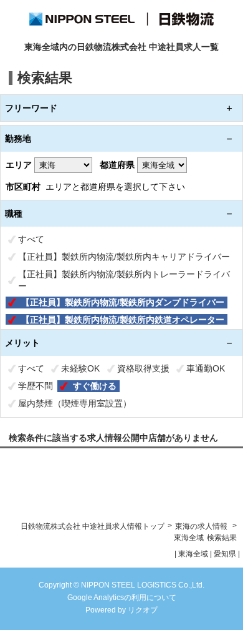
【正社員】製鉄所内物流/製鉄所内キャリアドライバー (124, 257)
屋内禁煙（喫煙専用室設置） (74, 403)
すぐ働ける (95, 386)
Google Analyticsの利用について (121, 597)
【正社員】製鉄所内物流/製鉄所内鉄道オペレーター (122, 320)
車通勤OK (205, 368)
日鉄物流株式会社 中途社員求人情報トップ (92, 526)
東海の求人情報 (202, 526)
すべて (31, 239)
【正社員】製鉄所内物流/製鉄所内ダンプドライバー (122, 302)
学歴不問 (35, 386)
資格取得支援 (143, 368)
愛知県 (225, 553)
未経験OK (80, 368)
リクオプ (143, 610)
